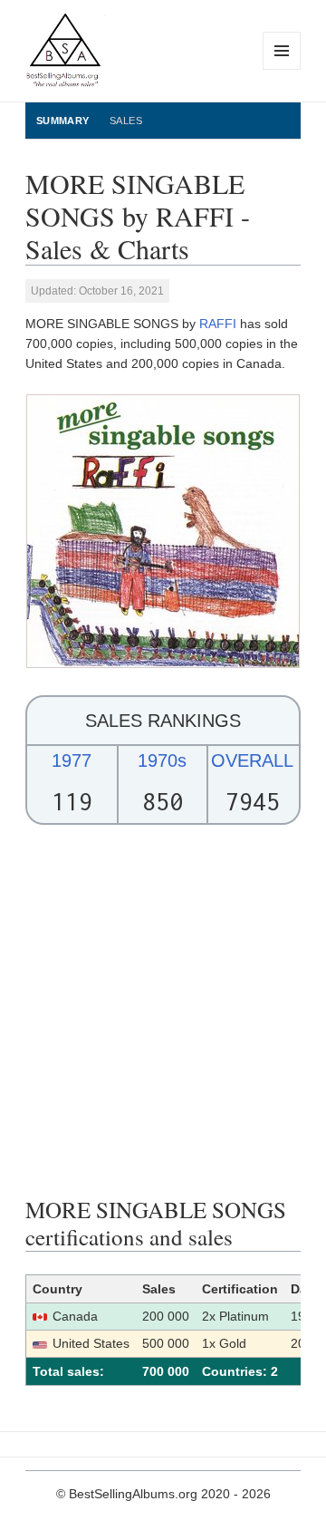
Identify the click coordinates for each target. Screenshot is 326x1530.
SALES (126, 120)
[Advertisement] (163, 1010)
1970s (162, 760)
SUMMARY (63, 120)
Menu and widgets (282, 69)
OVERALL (252, 760)
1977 (71, 760)
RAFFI (217, 323)
